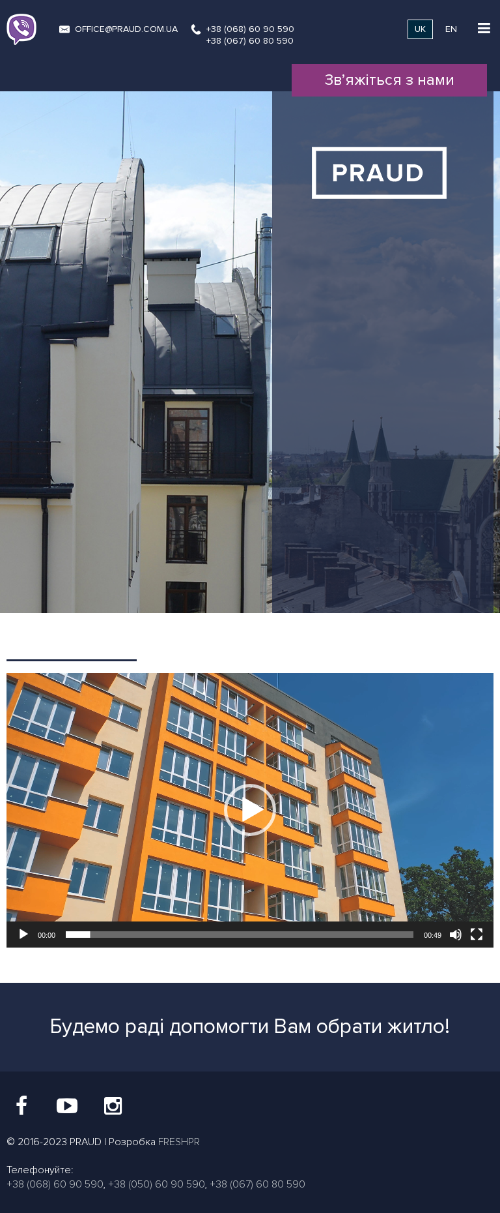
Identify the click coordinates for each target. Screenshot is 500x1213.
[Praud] (382, 218)
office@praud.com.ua (126, 29)
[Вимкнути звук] (455, 934)
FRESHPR (179, 1141)
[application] (250, 810)
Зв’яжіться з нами (389, 79)
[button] (250, 810)
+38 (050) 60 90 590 (156, 1184)
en (451, 29)
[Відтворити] (23, 934)
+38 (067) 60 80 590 (250, 40)
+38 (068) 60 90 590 (250, 29)
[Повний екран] (476, 934)
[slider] (239, 934)
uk (420, 29)
